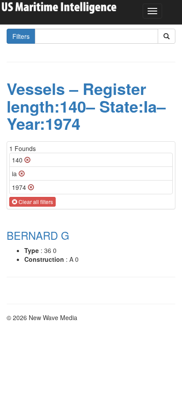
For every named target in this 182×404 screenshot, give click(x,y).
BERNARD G (38, 235)
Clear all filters (35, 201)
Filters (21, 36)
